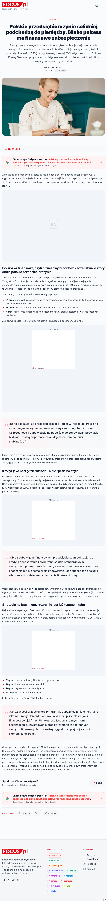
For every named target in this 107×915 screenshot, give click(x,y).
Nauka (53, 891)
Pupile (69, 886)
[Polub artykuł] (70, 71)
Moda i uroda (56, 870)
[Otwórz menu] (102, 5)
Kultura (53, 881)
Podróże (69, 876)
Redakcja (91, 863)
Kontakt (91, 869)
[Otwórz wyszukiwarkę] (97, 6)
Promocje (67, 881)
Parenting (55, 876)
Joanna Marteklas (52, 67)
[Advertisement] (53, 348)
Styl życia (55, 886)
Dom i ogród (56, 865)
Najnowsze (55, 855)
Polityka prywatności (93, 857)
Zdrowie (72, 870)
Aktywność (55, 860)
